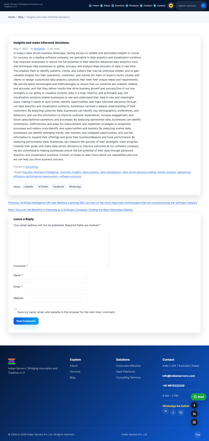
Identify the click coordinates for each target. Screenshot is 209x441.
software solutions (70, 176)
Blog (20, 17)
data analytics (90, 172)
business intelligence (46, 172)
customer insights (70, 172)
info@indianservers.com (178, 375)
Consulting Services (128, 377)
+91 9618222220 (173, 385)
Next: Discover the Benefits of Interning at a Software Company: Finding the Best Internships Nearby (70, 209)
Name (18, 275)
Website (18, 298)
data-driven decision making (139, 172)
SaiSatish (39, 48)
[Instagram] (194, 422)
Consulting (31, 166)
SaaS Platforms (125, 371)
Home (11, 17)
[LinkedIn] (194, 413)
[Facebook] (194, 405)
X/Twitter (43, 186)
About (73, 365)
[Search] (203, 5)
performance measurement (42, 176)
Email (18, 286)
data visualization (110, 172)
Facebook (58, 186)
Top (197, 434)
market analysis (166, 172)
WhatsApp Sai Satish (175, 406)
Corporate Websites (128, 365)
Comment (21, 266)
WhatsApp (75, 186)
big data (28, 172)
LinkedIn (28, 186)
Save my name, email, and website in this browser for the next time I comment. (66, 312)
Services (75, 371)
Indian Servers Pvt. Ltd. (134, 434)
